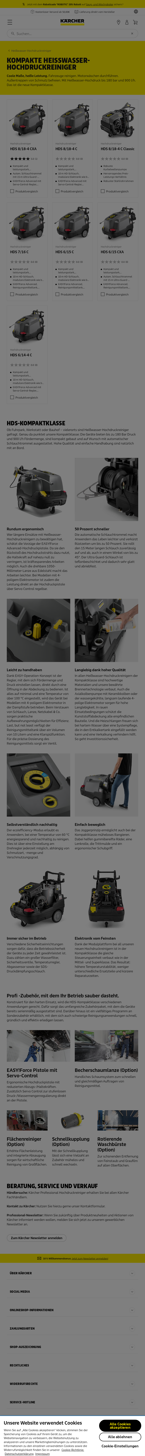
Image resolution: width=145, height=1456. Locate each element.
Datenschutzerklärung (19, 1454)
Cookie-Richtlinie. (73, 1450)
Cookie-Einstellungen (120, 1446)
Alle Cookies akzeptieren (120, 1426)
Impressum (42, 1454)
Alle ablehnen (120, 1437)
